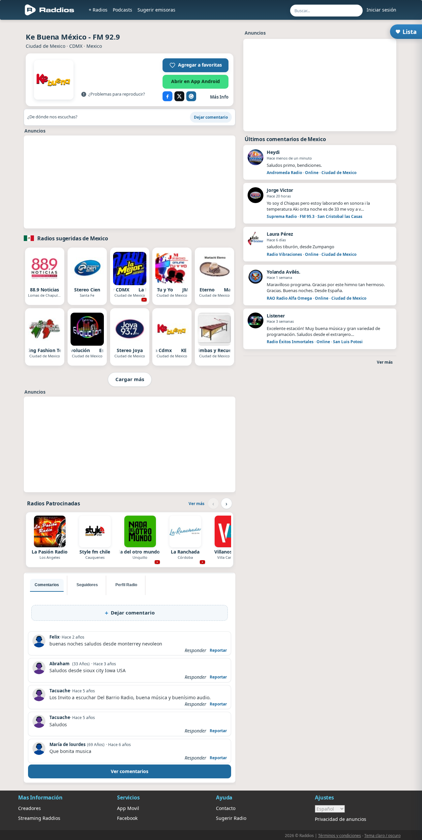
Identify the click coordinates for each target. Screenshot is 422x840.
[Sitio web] (191, 96)
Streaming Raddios (39, 818)
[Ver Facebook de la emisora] (167, 96)
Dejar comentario (211, 117)
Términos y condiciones (339, 835)
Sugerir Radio (231, 818)
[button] (195, 65)
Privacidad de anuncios (340, 819)
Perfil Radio (126, 585)
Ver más (196, 503)
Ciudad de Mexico (45, 46)
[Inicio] (49, 10)
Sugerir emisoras (156, 10)
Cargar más (129, 379)
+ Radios (98, 10)
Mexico (94, 46)
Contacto (225, 808)
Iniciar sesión (381, 10)
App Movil (128, 808)
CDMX (75, 46)
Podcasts (122, 10)
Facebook (127, 818)
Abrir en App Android (195, 81)
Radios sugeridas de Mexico (72, 238)
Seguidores (87, 585)
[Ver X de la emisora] (179, 96)
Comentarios (47, 585)
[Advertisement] (129, 182)
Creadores (29, 808)
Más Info (219, 97)
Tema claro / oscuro (382, 835)
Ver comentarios (129, 771)
